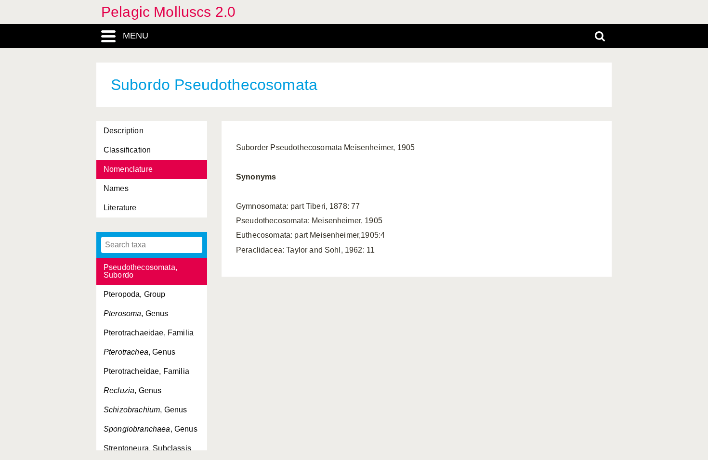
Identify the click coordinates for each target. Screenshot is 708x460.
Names (116, 188)
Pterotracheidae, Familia (146, 371)
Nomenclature (128, 169)
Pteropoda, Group (135, 294)
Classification (127, 150)
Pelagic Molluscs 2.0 (168, 12)
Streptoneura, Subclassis (147, 448)
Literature (120, 208)
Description (124, 131)
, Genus (136, 313)
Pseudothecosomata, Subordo (140, 271)
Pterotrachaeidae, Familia (149, 333)
